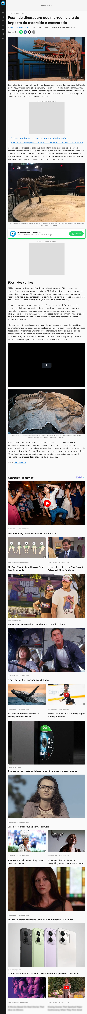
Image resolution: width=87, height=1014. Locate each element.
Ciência (24, 13)
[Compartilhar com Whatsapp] (21, 32)
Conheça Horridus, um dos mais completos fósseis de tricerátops (40, 138)
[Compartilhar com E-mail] (29, 32)
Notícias (16, 13)
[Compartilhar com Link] (33, 32)
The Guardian (20, 462)
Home (10, 13)
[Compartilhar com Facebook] (25, 32)
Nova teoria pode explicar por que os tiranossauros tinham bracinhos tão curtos (47, 142)
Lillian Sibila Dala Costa (20, 27)
